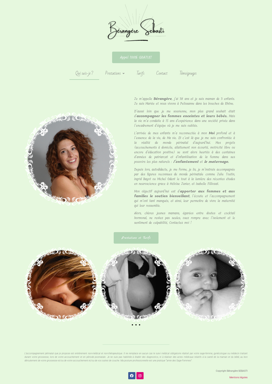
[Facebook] (131, 375)
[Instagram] (140, 375)
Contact (161, 73)
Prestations (113, 73)
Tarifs (140, 73)
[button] (114, 73)
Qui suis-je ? (84, 73)
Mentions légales (238, 377)
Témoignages (188, 73)
